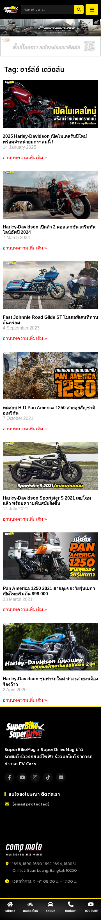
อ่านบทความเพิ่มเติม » (25, 157)
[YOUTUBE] (91, 904)
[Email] (61, 777)
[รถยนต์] (50, 904)
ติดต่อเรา (71, 911)
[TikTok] (48, 777)
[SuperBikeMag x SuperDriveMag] (26, 730)
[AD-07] (50, 46)
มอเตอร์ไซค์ (30, 911)
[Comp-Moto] (24, 849)
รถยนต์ (50, 911)
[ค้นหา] (79, 9)
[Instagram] (35, 777)
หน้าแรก (10, 911)
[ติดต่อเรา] (71, 904)
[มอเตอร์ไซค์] (30, 904)
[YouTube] (22, 777)
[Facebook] (9, 777)
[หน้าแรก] (10, 904)
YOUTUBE (91, 911)
